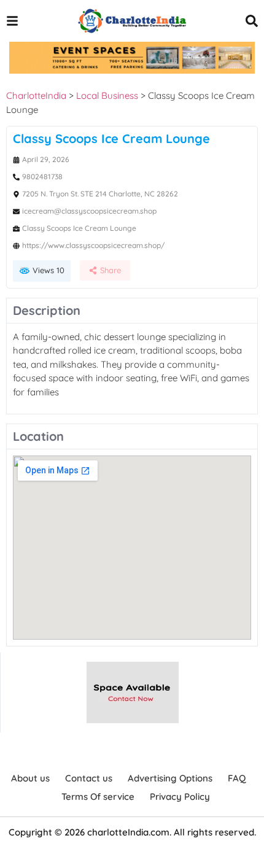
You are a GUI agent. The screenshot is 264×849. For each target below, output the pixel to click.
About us (30, 778)
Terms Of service (97, 796)
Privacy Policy (180, 796)
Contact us (88, 778)
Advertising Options (170, 778)
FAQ (237, 778)
